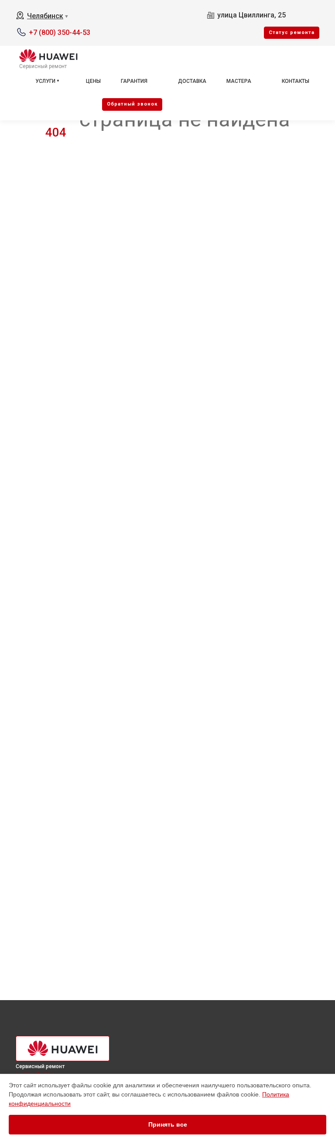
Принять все (167, 1124)
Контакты (295, 81)
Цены (93, 81)
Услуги (45, 81)
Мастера (238, 81)
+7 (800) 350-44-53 (59, 32)
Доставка (192, 81)
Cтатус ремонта (291, 32)
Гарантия (134, 81)
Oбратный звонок (132, 104)
